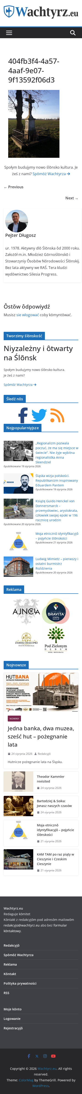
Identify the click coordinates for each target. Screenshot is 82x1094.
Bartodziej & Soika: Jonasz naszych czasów (54, 803)
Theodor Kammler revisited (50, 778)
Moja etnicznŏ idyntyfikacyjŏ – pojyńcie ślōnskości (55, 830)
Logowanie (12, 1018)
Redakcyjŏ (44, 754)
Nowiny (14, 718)
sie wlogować (27, 314)
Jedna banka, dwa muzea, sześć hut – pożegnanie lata (41, 736)
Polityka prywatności (20, 983)
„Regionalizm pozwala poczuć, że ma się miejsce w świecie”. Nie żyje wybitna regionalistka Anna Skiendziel (57, 452)
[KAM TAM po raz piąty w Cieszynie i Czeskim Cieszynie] (18, 862)
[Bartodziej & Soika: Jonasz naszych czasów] (18, 807)
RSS (6, 993)
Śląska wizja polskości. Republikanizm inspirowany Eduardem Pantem (57, 480)
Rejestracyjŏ (13, 1028)
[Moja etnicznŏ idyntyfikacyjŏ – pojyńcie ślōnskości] (18, 833)
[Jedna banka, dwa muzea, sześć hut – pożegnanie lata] (41, 692)
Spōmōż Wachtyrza (50, 173)
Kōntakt (10, 974)
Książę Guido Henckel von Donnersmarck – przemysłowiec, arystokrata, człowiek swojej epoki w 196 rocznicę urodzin (57, 510)
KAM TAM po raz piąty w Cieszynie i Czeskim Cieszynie (55, 859)
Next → (71, 198)
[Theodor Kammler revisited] (18, 782)
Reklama (10, 964)
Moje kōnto (13, 1009)
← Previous (13, 186)
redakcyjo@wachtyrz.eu (22, 925)
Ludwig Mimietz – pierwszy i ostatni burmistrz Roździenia (57, 564)
